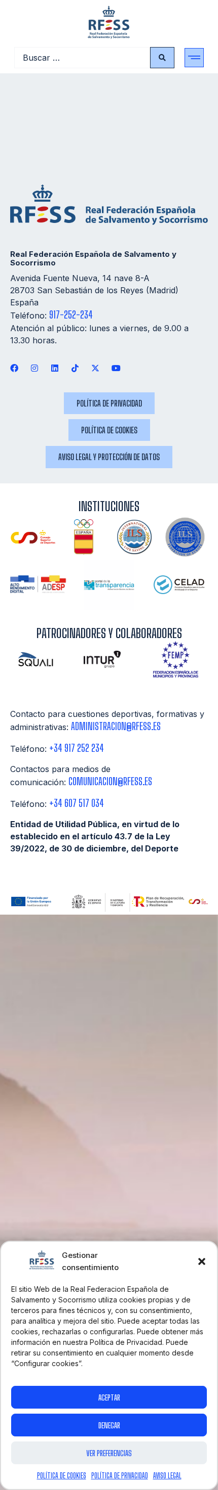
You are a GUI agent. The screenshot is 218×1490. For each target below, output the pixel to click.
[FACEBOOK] (14, 368)
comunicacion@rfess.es (110, 781)
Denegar (109, 1425)
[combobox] (82, 57)
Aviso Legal (167, 1475)
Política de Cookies (61, 1475)
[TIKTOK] (75, 368)
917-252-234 (71, 315)
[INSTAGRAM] (34, 368)
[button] (202, 1261)
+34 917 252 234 (76, 748)
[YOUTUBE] (116, 368)
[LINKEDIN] (54, 368)
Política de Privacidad (119, 1475)
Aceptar (109, 1397)
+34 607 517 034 (76, 803)
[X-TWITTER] (95, 368)
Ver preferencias (109, 1453)
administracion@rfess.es (116, 726)
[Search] (162, 57)
